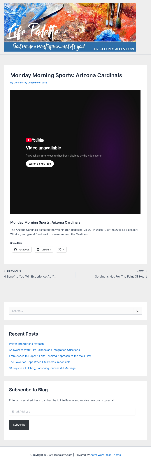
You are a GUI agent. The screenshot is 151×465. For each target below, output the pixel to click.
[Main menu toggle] (143, 27)
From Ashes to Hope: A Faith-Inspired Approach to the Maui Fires (50, 356)
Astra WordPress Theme (105, 455)
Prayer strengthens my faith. (27, 343)
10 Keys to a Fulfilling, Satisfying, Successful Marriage (42, 368)
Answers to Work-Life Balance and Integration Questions (44, 350)
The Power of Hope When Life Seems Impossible (39, 362)
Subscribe (19, 424)
